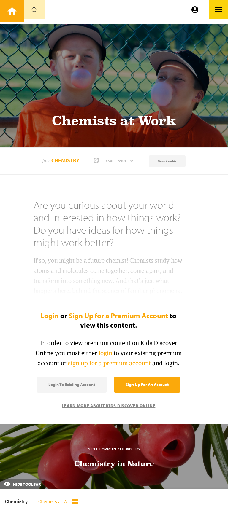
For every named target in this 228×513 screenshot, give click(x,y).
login (105, 353)
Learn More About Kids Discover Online (108, 405)
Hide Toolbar (26, 484)
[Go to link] (12, 11)
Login (50, 315)
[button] (114, 160)
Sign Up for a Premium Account (118, 315)
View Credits (167, 161)
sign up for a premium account (109, 363)
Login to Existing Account (71, 384)
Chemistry (65, 160)
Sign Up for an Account (147, 384)
